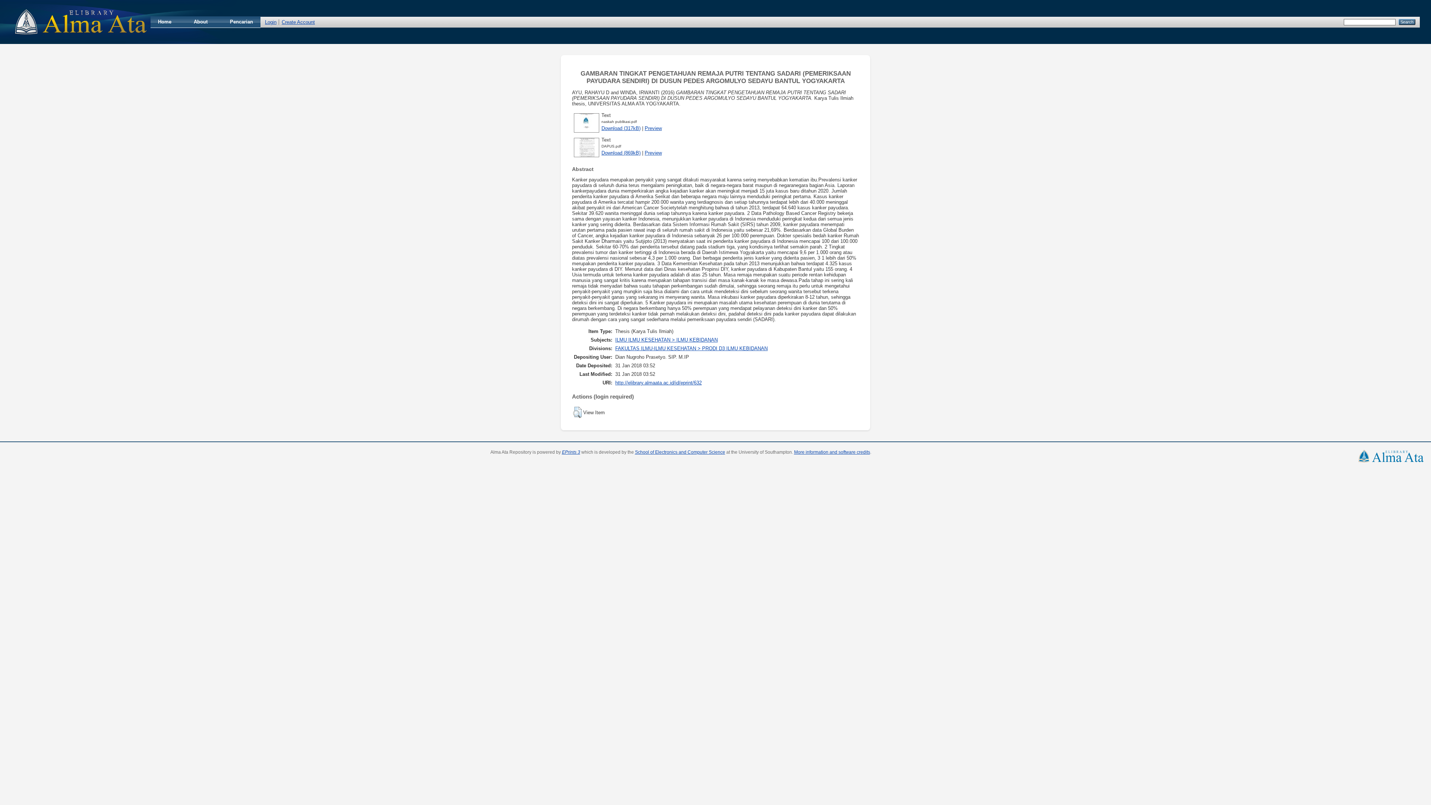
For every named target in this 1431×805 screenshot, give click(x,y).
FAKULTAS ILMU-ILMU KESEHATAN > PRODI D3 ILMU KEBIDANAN (691, 348)
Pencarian (241, 22)
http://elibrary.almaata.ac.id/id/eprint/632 (658, 383)
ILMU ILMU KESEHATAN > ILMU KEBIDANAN (666, 340)
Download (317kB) (621, 128)
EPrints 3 (571, 452)
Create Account (298, 22)
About (201, 22)
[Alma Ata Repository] (81, 36)
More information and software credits (832, 452)
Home (164, 22)
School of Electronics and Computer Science (680, 452)
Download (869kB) (621, 153)
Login (271, 22)
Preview (653, 128)
